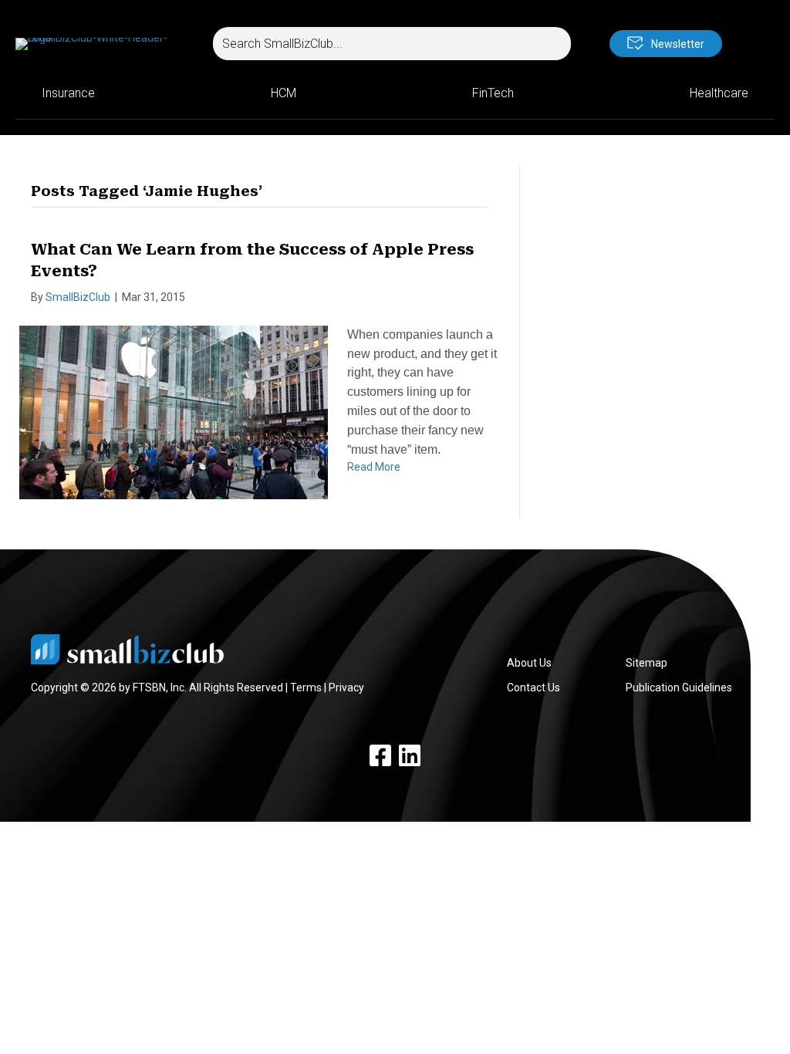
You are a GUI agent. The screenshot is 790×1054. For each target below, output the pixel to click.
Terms (306, 687)
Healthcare (719, 93)
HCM (283, 93)
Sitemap (646, 663)
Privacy (346, 687)
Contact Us (533, 687)
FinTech (493, 93)
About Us (529, 663)
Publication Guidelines (679, 687)
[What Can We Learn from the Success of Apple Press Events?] (173, 411)
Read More (373, 467)
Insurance (68, 93)
